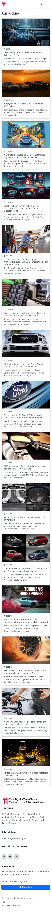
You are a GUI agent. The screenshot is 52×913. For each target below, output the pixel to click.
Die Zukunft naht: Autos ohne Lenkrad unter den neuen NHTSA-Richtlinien (25, 467)
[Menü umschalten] (47, 4)
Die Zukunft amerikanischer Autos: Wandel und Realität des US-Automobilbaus (24, 365)
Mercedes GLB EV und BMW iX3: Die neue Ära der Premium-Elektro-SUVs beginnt (25, 569)
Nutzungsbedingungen (15, 838)
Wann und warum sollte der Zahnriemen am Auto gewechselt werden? (25, 723)
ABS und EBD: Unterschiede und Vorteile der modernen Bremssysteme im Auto (25, 671)
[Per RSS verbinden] (16, 856)
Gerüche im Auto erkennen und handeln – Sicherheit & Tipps (24, 53)
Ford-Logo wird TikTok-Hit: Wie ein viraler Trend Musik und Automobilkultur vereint (23, 416)
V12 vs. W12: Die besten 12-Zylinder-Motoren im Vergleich (25, 518)
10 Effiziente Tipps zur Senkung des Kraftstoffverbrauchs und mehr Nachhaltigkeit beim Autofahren (26, 262)
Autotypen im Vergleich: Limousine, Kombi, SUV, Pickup (24, 104)
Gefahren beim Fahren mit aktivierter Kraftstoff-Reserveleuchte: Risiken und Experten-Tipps (22, 208)
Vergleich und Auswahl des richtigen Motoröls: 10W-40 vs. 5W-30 (26, 774)
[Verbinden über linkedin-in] (4, 856)
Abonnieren (27, 887)
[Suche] (41, 4)
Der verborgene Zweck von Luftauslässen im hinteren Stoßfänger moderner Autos (25, 314)
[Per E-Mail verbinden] (10, 856)
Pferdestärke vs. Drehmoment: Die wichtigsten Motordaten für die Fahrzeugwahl (26, 620)
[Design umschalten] (4, 901)
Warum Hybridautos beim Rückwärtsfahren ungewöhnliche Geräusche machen (24, 156)
